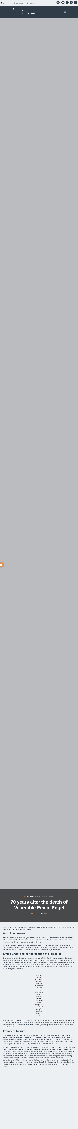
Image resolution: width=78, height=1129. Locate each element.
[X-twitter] (67, 2)
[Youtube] (71, 2)
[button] (58, 2)
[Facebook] (62, 2)
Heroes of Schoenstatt (47, 896)
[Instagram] (75, 2)
